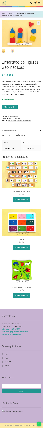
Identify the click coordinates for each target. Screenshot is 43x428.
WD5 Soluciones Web (32, 425)
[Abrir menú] (39, 3)
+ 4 (10, 118)
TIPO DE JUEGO (19, 13)
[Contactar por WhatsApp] (39, 424)
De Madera (30, 13)
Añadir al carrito (9, 107)
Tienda (10, 13)
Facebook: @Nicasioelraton (11, 334)
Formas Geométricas (23, 121)
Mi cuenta (8, 362)
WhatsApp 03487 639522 (11, 329)
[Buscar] (31, 3)
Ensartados (12, 121)
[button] (38, 23)
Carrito (7, 366)
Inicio (3, 13)
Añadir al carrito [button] (21, 199)
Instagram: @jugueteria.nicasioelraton (15, 332)
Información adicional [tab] (9, 131)
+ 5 (13, 118)
